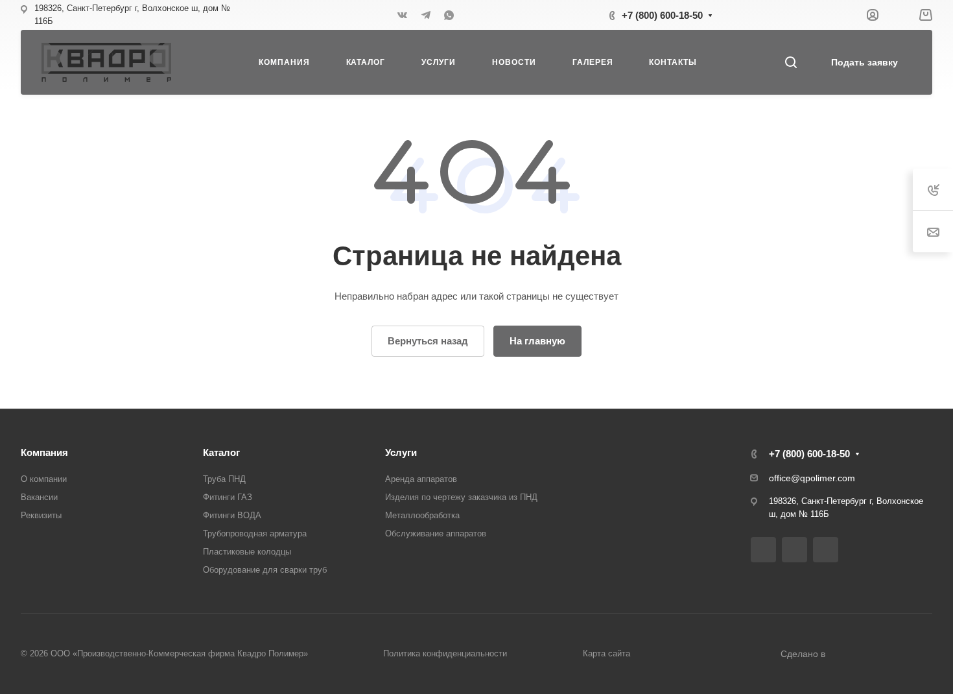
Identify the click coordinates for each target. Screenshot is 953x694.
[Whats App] (449, 14)
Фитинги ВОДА (232, 515)
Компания (44, 452)
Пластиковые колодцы (247, 551)
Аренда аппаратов (421, 479)
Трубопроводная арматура (255, 533)
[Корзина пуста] (925, 15)
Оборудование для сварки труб (265, 570)
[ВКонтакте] (402, 14)
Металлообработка (422, 515)
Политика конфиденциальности (445, 653)
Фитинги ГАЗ (227, 497)
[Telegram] (425, 14)
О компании (44, 479)
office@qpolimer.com (812, 478)
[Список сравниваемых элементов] (898, 14)
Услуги (401, 452)
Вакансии (39, 497)
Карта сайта (606, 653)
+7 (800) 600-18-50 (662, 15)
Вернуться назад (428, 340)
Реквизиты (41, 515)
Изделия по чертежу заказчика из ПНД (461, 497)
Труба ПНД (224, 479)
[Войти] (872, 15)
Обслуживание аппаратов (435, 533)
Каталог (221, 452)
